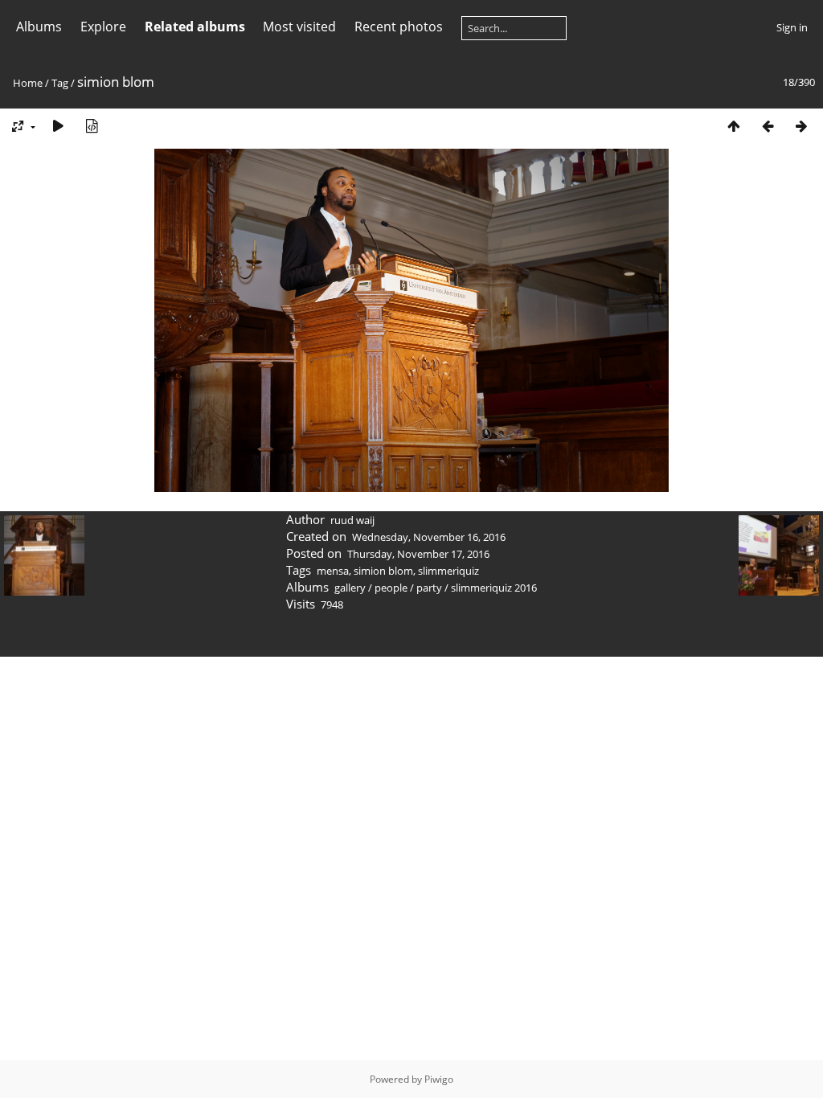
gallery (350, 587)
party (429, 587)
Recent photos (398, 26)
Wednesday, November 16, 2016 (429, 537)
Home (28, 83)
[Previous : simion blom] (767, 126)
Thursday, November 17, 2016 (418, 554)
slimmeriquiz (448, 570)
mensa (333, 570)
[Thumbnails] (734, 126)
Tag (59, 83)
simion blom (383, 570)
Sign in (792, 27)
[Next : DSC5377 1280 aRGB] (801, 126)
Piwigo (438, 1079)
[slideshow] (58, 126)
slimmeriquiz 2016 (494, 587)
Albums (39, 26)
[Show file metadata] (92, 126)
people (391, 587)
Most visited (299, 26)
